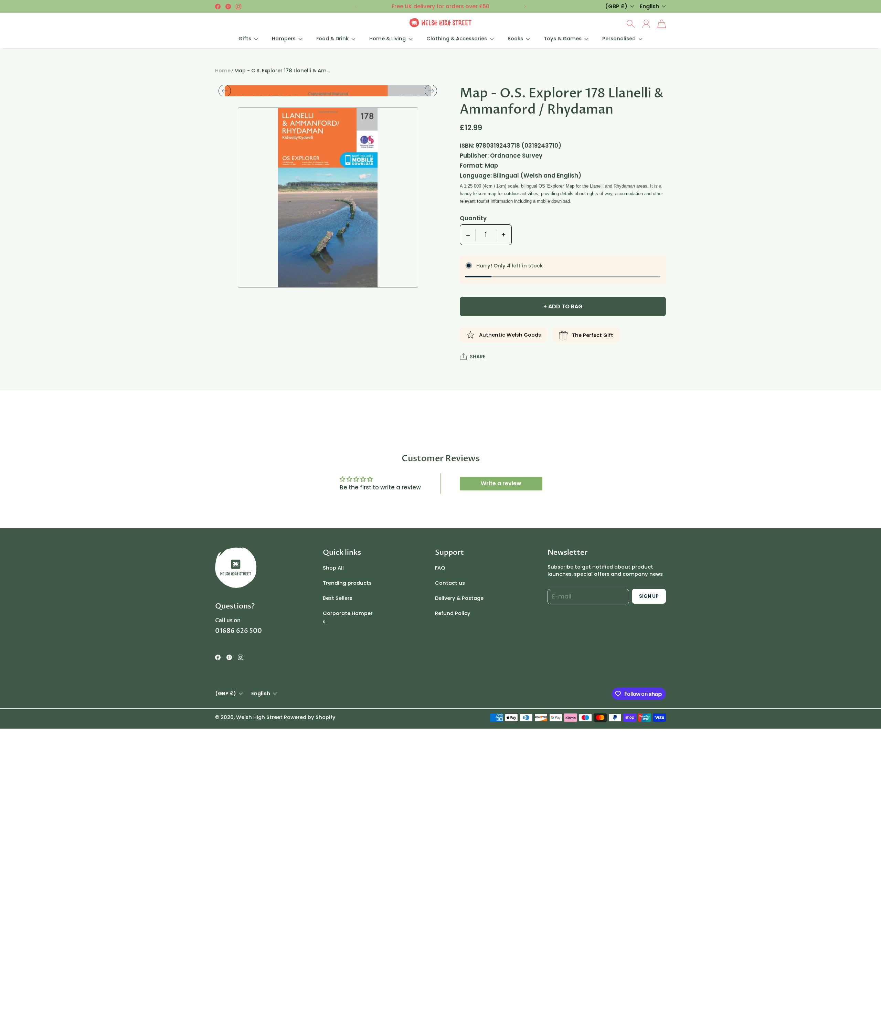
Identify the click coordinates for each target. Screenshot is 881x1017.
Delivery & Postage (459, 745)
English (649, 6)
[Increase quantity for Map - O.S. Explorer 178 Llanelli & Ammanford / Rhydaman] (503, 235)
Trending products (347, 730)
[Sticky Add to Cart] (851, 996)
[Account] (646, 24)
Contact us (450, 730)
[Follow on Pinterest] (228, 6)
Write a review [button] (501, 630)
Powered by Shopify (310, 863)
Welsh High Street (259, 863)
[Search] (630, 24)
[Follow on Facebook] (218, 6)
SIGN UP (649, 743)
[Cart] (661, 23)
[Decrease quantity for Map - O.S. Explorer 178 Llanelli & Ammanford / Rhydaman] (468, 235)
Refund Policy (452, 760)
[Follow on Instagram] (238, 6)
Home (223, 70)
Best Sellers (337, 745)
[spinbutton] (486, 235)
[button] (355, 6)
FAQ (440, 714)
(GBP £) (225, 841)
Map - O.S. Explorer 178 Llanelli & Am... (282, 70)
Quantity (473, 218)
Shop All (333, 714)
